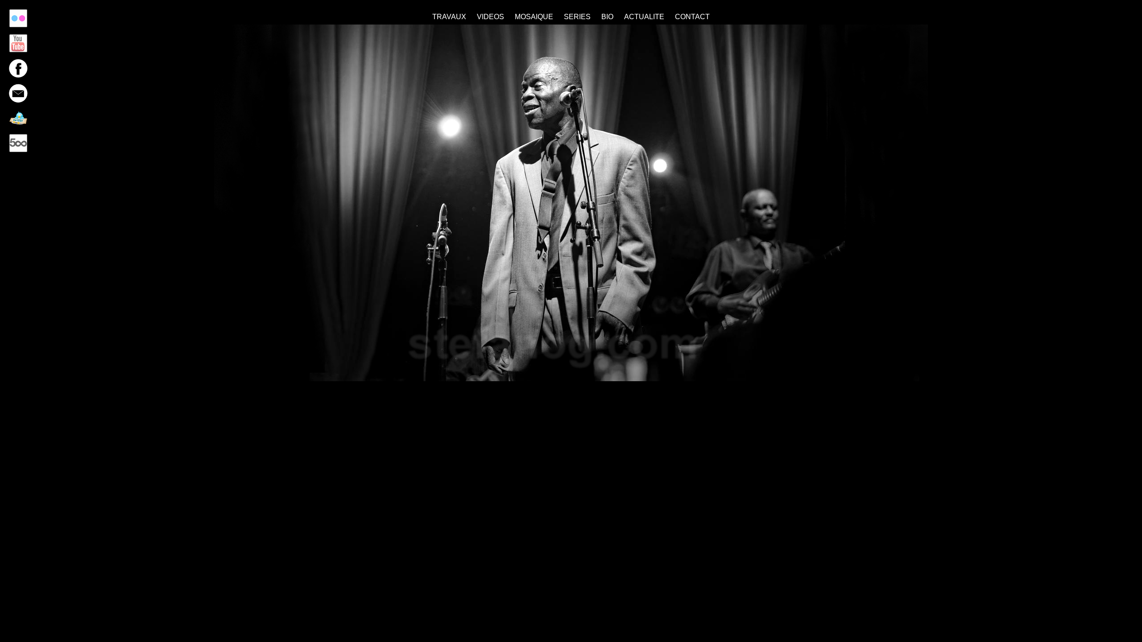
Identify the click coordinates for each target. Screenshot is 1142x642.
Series (577, 17)
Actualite (644, 17)
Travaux (449, 17)
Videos (490, 17)
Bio (607, 17)
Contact (692, 17)
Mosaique (534, 17)
